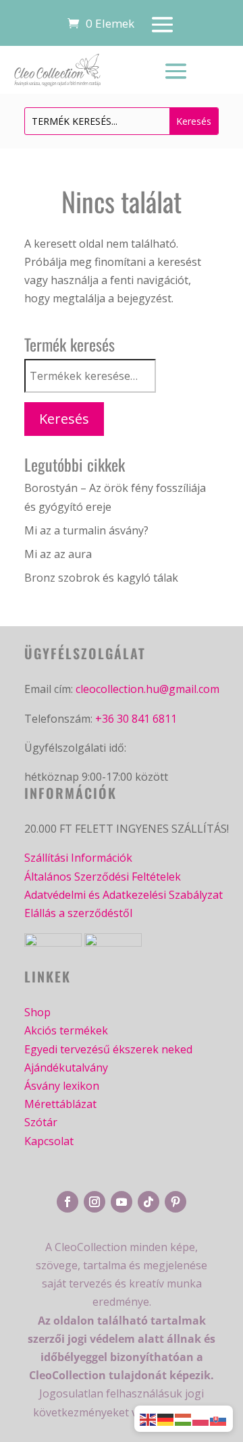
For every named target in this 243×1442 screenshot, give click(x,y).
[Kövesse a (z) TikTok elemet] (148, 1202)
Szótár (40, 1122)
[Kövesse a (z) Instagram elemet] (94, 1202)
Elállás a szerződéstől (78, 913)
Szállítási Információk (78, 857)
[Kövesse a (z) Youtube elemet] (121, 1202)
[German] (166, 1418)
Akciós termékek (66, 1030)
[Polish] (201, 1418)
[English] (148, 1418)
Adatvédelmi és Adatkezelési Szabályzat (123, 894)
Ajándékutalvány (66, 1067)
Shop (37, 1012)
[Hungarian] (183, 1418)
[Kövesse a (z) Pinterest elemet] (175, 1202)
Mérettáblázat (60, 1104)
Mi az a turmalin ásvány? (86, 530)
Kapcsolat (49, 1141)
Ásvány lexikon (61, 1085)
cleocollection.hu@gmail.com (147, 689)
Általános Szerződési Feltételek (102, 876)
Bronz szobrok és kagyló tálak (101, 577)
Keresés (64, 419)
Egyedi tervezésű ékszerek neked (108, 1049)
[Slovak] (218, 1418)
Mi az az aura (58, 554)
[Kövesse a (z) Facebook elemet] (67, 1202)
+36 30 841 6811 (136, 718)
